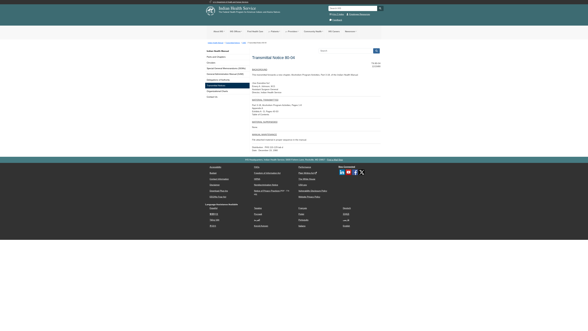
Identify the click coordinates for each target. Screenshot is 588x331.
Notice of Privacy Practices (267, 191)
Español (213, 208)
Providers (291, 31)
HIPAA (257, 179)
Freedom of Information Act (267, 173)
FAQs (256, 167)
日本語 (346, 214)
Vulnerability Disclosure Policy (312, 191)
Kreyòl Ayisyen (261, 226)
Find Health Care (255, 31)
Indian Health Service (237, 8)
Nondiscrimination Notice (266, 185)
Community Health (313, 31)
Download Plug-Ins (219, 191)
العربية (257, 220)
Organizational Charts (217, 91)
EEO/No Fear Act (218, 197)
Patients (273, 31)
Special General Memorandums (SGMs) (226, 68)
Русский (258, 214)
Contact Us (212, 97)
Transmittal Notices (216, 85)
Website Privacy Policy (309, 197)
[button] (380, 8)
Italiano (301, 226)
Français (302, 208)
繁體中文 (214, 214)
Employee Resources (359, 14)
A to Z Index (338, 14)
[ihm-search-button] (376, 50)
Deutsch (347, 208)
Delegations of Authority (218, 80)
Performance (304, 167)
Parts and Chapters (216, 57)
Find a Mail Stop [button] (335, 160)
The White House (306, 179)
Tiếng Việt (214, 220)
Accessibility (215, 167)
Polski (301, 214)
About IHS (218, 31)
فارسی (346, 220)
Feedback (337, 20)
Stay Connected (346, 167)
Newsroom (350, 31)
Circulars (211, 63)
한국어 (213, 226)
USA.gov (302, 185)
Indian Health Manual (218, 51)
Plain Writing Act (306, 173)
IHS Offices (235, 31)
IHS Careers (334, 31)
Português (303, 220)
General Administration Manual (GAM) (225, 74)
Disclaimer (215, 185)
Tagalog (258, 208)
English (346, 226)
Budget (213, 173)
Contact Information (219, 179)
